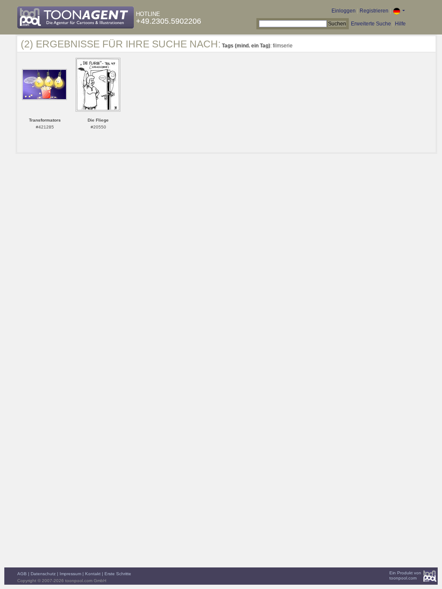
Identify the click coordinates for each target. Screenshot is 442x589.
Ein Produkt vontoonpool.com (405, 575)
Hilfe (400, 24)
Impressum (70, 573)
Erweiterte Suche (371, 24)
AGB (22, 573)
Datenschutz (43, 573)
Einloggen (344, 11)
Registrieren (374, 11)
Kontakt (93, 573)
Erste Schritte (117, 573)
